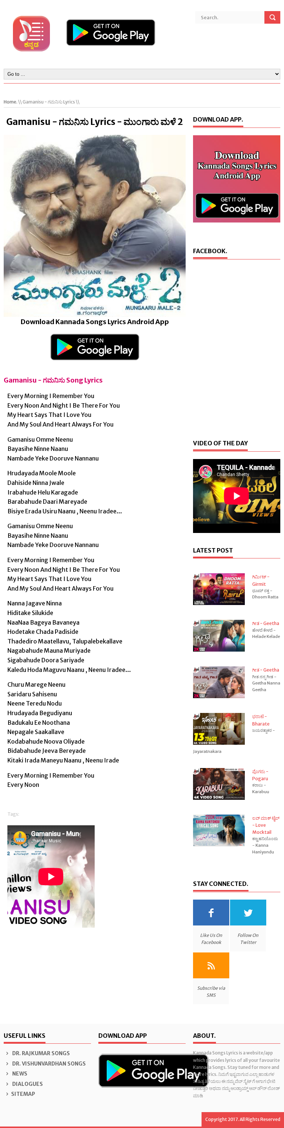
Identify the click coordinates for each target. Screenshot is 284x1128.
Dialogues (27, 1084)
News (19, 1073)
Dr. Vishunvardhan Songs (48, 1063)
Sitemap (23, 1094)
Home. (10, 102)
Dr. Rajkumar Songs (40, 1053)
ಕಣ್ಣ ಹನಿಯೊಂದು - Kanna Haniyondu (265, 845)
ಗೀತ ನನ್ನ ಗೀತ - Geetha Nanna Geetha (266, 683)
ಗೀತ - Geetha (265, 623)
